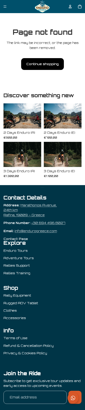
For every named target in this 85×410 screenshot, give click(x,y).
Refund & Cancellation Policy (28, 345)
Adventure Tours (18, 258)
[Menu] (5, 7)
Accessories (14, 318)
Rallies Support (16, 265)
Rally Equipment (17, 295)
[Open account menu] (70, 6)
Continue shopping (42, 64)
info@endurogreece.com (36, 231)
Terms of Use (15, 338)
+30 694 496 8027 (48, 223)
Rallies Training (16, 273)
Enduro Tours (15, 250)
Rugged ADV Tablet (20, 303)
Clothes (10, 310)
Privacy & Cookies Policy (25, 353)
